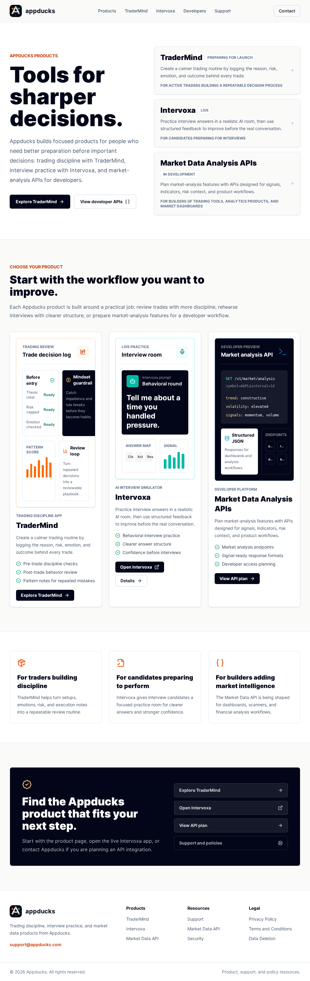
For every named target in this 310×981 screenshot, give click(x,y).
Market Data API (142, 938)
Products (107, 10)
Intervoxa (165, 10)
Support (223, 10)
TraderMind (136, 10)
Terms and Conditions (270, 928)
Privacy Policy (263, 919)
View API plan (233, 578)
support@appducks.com (35, 944)
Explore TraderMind (36, 201)
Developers (194, 10)
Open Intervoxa (136, 566)
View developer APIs (101, 201)
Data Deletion (262, 938)
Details (127, 580)
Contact (287, 10)
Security (195, 938)
